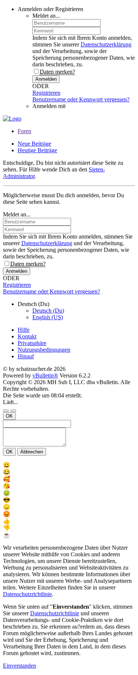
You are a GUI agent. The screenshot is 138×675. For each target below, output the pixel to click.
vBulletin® (45, 375)
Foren (24, 131)
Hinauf (26, 356)
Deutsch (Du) (48, 310)
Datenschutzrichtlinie (27, 594)
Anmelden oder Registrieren (50, 9)
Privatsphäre (32, 343)
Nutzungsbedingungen (44, 350)
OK (9, 416)
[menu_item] (69, 465)
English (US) (47, 317)
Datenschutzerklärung (106, 44)
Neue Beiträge (34, 143)
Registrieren (46, 93)
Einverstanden (19, 665)
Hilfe (23, 330)
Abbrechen (31, 452)
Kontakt (27, 336)
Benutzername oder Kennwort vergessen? (81, 99)
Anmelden (46, 79)
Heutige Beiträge (37, 150)
